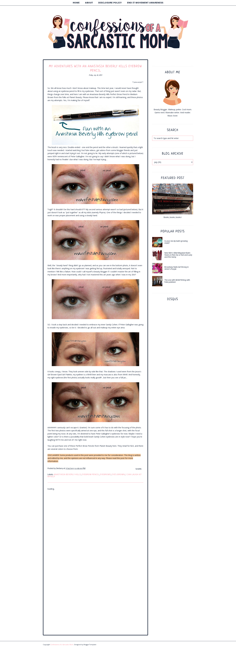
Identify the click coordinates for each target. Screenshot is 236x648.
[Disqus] (95, 524)
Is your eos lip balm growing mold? (176, 242)
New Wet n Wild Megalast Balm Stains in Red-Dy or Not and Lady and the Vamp (178, 255)
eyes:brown (118, 475)
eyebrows (105, 475)
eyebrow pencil (90, 475)
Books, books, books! (173, 217)
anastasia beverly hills (67, 475)
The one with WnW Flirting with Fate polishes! (177, 281)
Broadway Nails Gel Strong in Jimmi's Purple (176, 268)
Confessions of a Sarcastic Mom (61, 644)
